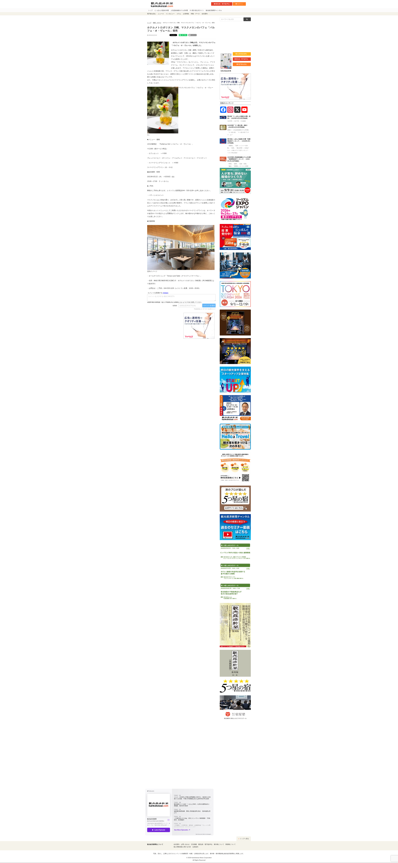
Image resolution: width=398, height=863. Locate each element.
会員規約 (195, 847)
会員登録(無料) (242, 54)
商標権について (230, 844)
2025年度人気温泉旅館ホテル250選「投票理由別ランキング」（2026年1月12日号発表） (239, 159)
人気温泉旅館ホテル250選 (179, 10)
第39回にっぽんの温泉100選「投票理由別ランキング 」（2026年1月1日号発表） (238, 141)
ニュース (161, 14)
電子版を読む (151, 14)
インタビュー (170, 14)
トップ (150, 10)
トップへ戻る (244, 838)
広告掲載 (194, 844)
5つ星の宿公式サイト (197, 10)
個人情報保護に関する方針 (182, 847)
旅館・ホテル (157, 22)
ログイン (240, 4)
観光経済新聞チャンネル (214, 10)
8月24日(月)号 (226, 71)
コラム (179, 14)
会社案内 (204, 14)
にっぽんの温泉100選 (162, 10)
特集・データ (195, 14)
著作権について (219, 844)
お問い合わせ (185, 844)
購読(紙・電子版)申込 (222, 4)
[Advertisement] (163, 326)
